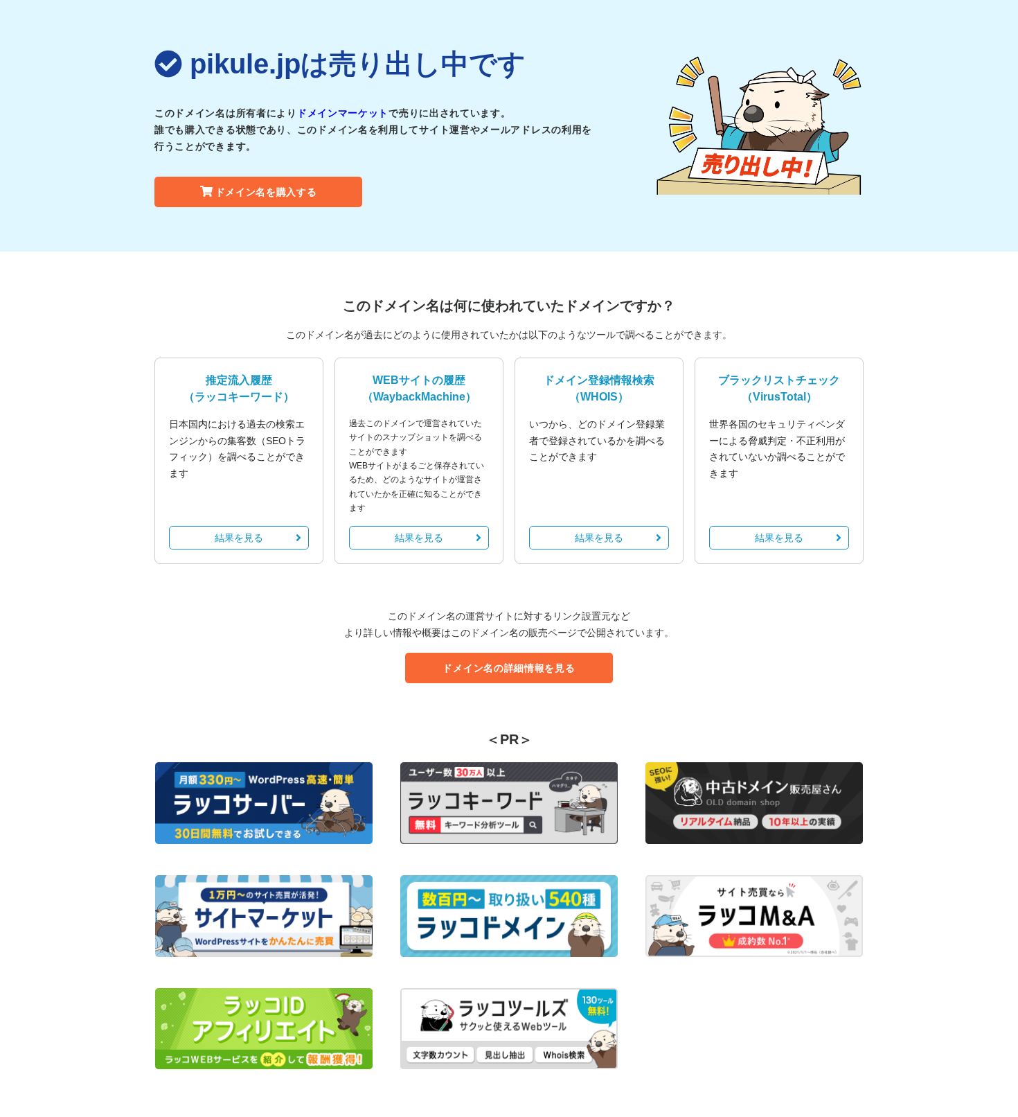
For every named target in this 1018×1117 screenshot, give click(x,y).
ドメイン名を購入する (266, 191)
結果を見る (239, 537)
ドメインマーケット (343, 112)
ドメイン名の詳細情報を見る (509, 668)
